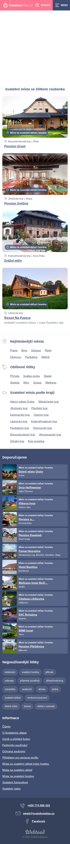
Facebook (38, 821)
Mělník (45, 357)
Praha (14, 350)
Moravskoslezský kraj (19, 141)
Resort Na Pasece (17, 318)
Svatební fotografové (15, 782)
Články (6, 726)
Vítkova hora (27, 503)
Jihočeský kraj (15, 198)
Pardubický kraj (19, 427)
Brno (24, 350)
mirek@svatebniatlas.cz (38, 813)
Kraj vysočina (36, 441)
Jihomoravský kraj (50, 434)
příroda (49, 672)
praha (55, 689)
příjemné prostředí (29, 680)
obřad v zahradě (46, 706)
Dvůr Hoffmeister (30, 487)
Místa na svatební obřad (17, 769)
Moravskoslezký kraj (22, 434)
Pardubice (31, 357)
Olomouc (15, 357)
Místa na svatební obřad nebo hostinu (25, 763)
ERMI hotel (26, 630)
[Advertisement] (35, 47)
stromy (41, 689)
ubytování (10, 672)
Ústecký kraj (41, 414)
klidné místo (11, 706)
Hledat (45, 5)
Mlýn (26, 382)
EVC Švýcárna (28, 614)
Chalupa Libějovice (31, 598)
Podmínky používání (14, 745)
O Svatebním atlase (14, 732)
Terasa (37, 382)
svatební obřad (13, 697)
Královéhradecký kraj (19, 256)
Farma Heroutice (29, 551)
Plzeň (48, 350)
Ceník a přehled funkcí (16, 738)
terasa (27, 706)
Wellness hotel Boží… (33, 582)
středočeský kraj (54, 680)
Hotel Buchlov (28, 566)
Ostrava (36, 350)
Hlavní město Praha (22, 401)
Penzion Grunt (14, 146)
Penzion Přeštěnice (31, 646)
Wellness (50, 382)
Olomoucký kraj (42, 427)
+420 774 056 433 (38, 805)
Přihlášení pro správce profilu (20, 757)
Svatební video (11, 788)
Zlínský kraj (17, 441)
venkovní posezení (37, 697)
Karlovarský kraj (20, 414)
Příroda (14, 376)
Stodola (14, 382)
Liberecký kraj (15, 313)
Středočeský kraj (48, 401)
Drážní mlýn (13, 260)
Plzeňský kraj (39, 408)
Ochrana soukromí (13, 751)
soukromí (27, 689)
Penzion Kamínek (30, 535)
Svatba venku (31, 376)
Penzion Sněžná (16, 203)
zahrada (9, 680)
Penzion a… (26, 519)
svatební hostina (30, 672)
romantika (10, 689)
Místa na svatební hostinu (18, 776)
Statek (48, 376)
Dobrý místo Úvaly (31, 471)
